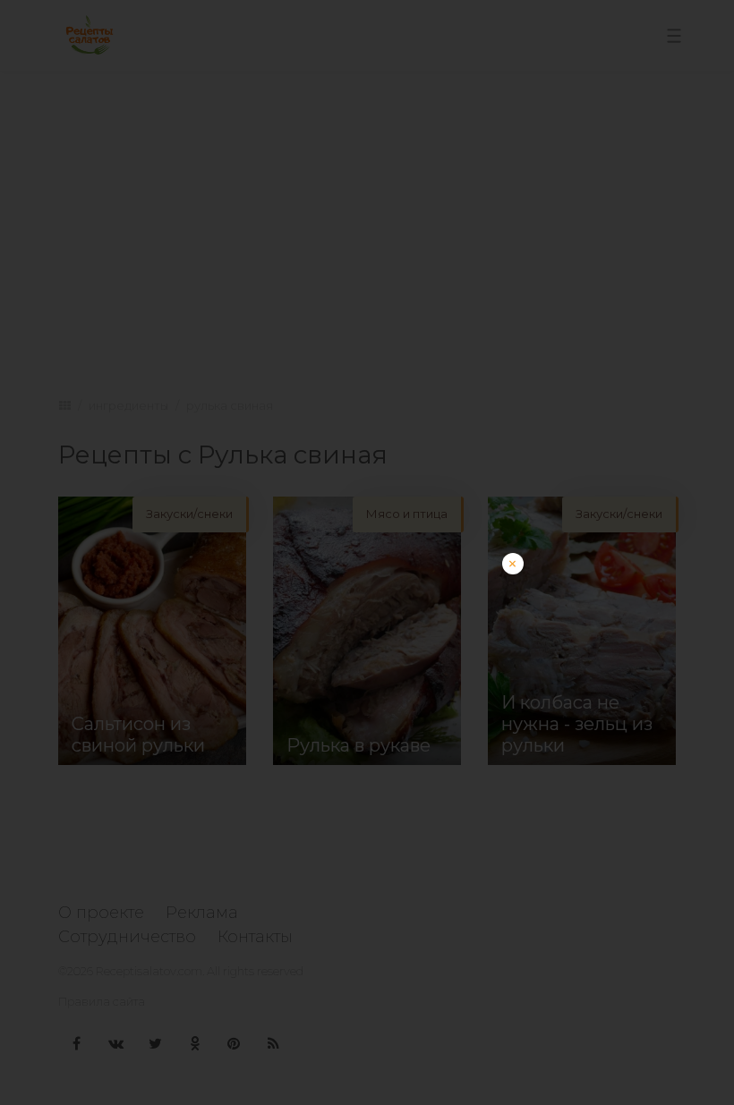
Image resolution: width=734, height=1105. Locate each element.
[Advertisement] (367, 678)
